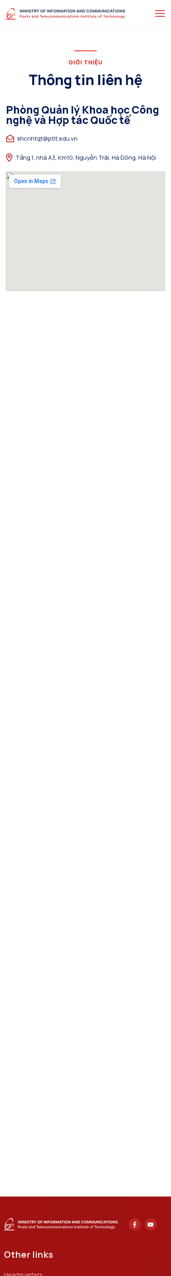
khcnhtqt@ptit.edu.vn (47, 139)
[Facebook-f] (135, 1224)
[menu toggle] (160, 14)
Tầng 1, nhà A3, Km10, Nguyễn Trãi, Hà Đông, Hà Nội (86, 158)
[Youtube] (151, 1224)
